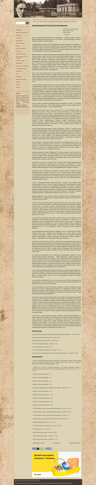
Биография (18, 35)
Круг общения (19, 40)
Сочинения (18, 51)
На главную (18, 29)
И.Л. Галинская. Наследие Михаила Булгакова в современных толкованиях (58, 21)
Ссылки (17, 84)
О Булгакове (19, 37)
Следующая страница (74, 443)
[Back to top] (93, 482)
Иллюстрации (19, 63)
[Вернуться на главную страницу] (48, 9)
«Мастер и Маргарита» (21, 53)
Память (17, 82)
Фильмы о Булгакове (20, 48)
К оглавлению (56, 443)
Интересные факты (20, 43)
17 (69, 237)
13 (75, 192)
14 (44, 214)
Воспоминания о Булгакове (22, 66)
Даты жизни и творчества (21, 32)
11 (64, 153)
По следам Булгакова (21, 68)
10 (32, 397)
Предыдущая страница (39, 443)
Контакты (18, 87)
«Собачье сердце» (20, 60)
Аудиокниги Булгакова (21, 79)
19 (54, 293)
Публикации (19, 71)
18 (80, 261)
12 (32, 404)
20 (46, 303)
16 (32, 418)
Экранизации (19, 76)
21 (32, 435)
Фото (17, 74)
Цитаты (17, 45)
